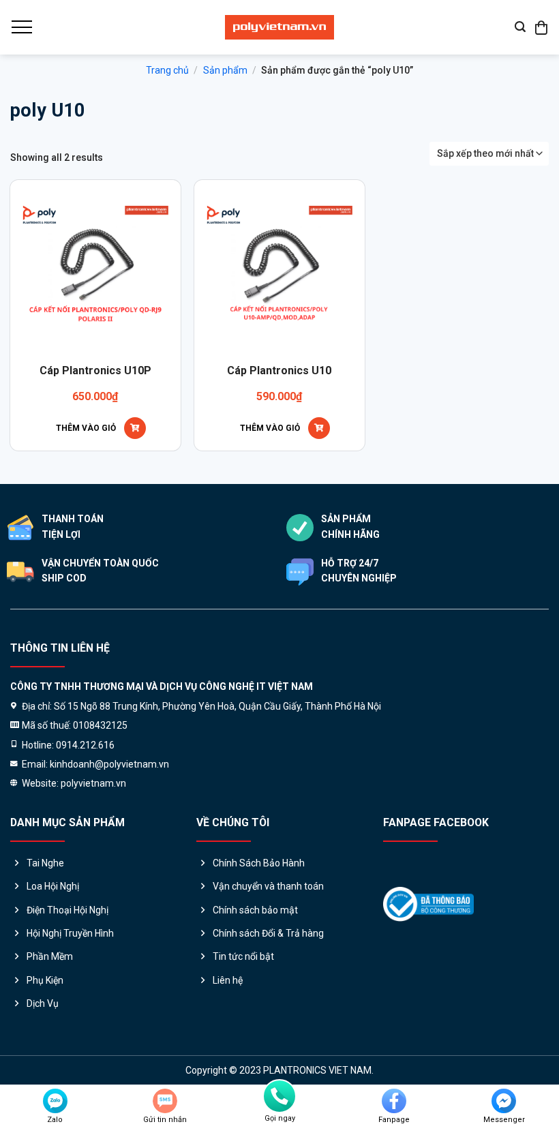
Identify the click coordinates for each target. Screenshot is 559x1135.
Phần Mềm (50, 956)
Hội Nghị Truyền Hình (70, 933)
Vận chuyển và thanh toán (268, 886)
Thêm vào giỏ (86, 428)
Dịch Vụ (43, 1003)
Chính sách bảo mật (255, 910)
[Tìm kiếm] (520, 27)
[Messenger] (504, 1101)
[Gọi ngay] (279, 1096)
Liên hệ (228, 980)
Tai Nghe (45, 863)
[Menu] (21, 27)
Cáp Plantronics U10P (95, 370)
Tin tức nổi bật (243, 956)
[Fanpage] (394, 1101)
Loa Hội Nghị (53, 886)
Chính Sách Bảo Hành (259, 863)
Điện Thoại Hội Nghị (67, 910)
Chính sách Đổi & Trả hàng (268, 933)
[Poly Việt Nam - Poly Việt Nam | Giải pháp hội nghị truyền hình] (279, 27)
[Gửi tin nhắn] (165, 1101)
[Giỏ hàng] (542, 27)
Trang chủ (167, 70)
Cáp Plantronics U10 (279, 370)
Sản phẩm (225, 70)
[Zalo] (55, 1101)
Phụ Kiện (45, 980)
